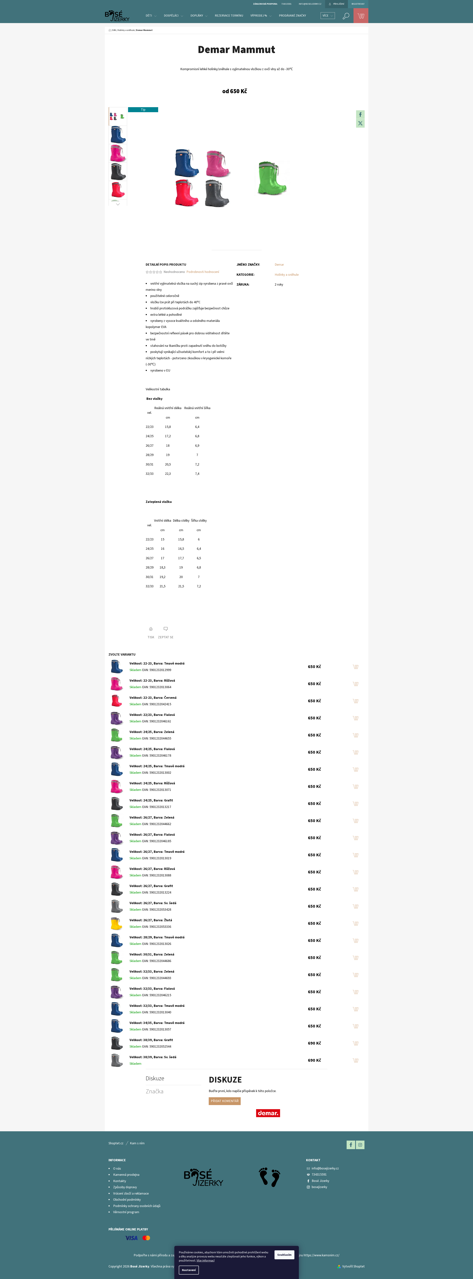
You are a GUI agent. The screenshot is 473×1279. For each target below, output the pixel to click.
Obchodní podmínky (127, 1199)
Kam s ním (137, 1143)
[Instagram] (360, 1145)
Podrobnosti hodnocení (202, 272)
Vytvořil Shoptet (353, 1266)
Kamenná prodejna (126, 1174)
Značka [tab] (155, 1091)
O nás (117, 1168)
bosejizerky (319, 1187)
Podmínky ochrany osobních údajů (136, 1206)
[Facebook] (360, 114)
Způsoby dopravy (125, 1187)
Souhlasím (284, 1255)
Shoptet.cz (116, 1143)
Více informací (205, 1261)
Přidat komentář (225, 1101)
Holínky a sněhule (287, 274)
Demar (279, 264)
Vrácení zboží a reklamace (131, 1193)
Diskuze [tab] (155, 1078)
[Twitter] (360, 123)
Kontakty (119, 1181)
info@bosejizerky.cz (325, 1168)
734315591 (319, 1174)
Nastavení (189, 1270)
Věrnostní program (126, 1212)
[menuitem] (151, 15)
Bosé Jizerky (320, 1181)
